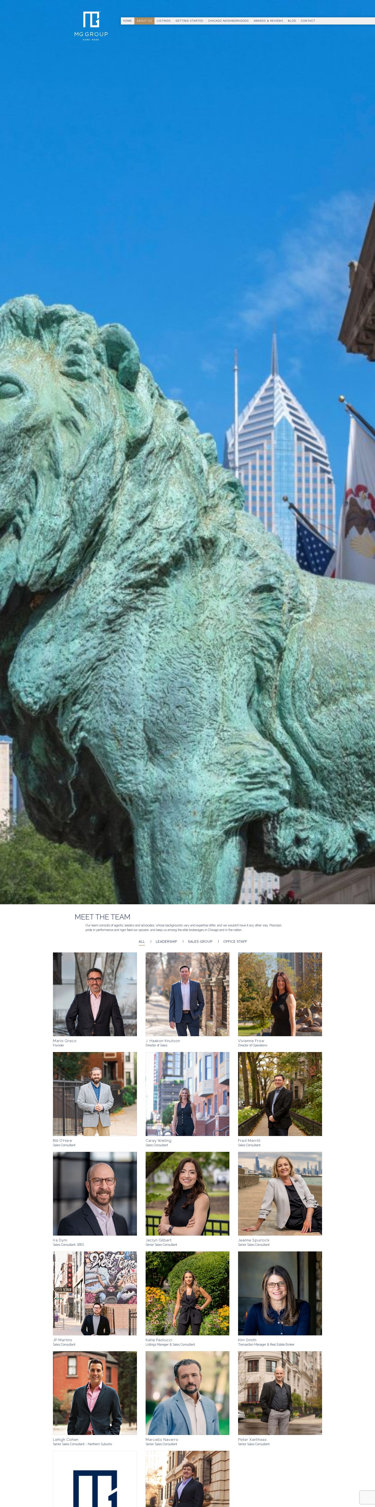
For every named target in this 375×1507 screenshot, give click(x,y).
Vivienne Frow (251, 1041)
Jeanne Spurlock (254, 1240)
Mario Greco (65, 1041)
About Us (144, 20)
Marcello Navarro (162, 1439)
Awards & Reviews (268, 20)
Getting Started (189, 20)
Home (127, 20)
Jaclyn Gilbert (159, 1240)
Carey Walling (158, 1140)
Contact (308, 20)
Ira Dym (60, 1240)
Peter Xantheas (252, 1439)
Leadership (166, 942)
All (142, 942)
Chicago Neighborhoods (228, 20)
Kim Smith (247, 1340)
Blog (292, 20)
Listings (164, 20)
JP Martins (62, 1340)
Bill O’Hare (62, 1140)
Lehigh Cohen (66, 1439)
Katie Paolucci (159, 1340)
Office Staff (235, 942)
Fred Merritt (249, 1140)
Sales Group (200, 942)
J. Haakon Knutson (163, 1041)
